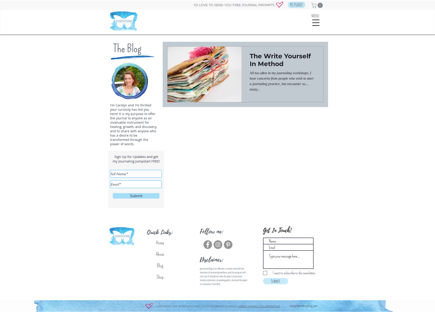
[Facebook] (207, 244)
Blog (160, 265)
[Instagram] (218, 244)
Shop (160, 277)
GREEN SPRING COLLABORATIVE (259, 306)
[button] (296, 5)
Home (160, 243)
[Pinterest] (228, 244)
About (160, 254)
